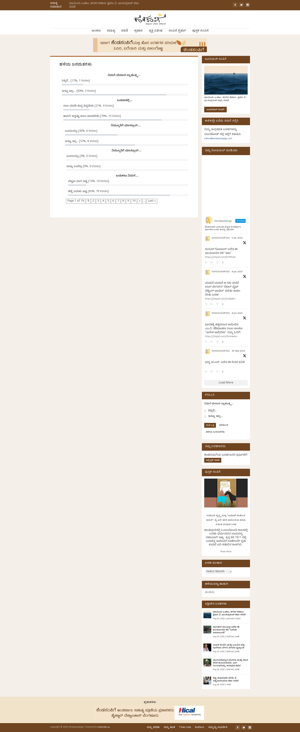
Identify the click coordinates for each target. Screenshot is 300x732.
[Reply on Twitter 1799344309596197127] (207, 304)
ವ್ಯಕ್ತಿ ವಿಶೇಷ (155, 31)
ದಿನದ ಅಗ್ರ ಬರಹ (232, 637)
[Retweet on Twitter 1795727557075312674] (212, 372)
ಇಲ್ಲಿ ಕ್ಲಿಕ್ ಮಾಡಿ (213, 460)
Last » (151, 201)
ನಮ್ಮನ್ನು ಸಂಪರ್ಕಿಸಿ (217, 727)
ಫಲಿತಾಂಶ (223, 425)
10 (134, 201)
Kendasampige (221, 238)
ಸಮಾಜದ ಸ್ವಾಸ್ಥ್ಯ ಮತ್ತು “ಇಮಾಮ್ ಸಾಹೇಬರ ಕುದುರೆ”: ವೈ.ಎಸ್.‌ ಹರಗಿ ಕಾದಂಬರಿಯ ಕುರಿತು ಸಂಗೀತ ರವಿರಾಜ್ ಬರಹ (226, 520)
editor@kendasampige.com (218, 138)
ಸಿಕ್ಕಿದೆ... (212, 411)
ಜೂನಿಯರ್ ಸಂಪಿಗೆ (215, 109)
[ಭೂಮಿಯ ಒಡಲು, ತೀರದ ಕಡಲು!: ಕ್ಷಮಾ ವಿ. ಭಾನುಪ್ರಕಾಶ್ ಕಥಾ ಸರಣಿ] (207, 614)
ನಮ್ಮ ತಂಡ (169, 727)
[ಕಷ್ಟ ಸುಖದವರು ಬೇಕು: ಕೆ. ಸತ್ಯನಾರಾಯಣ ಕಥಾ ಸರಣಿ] (207, 680)
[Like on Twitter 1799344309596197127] (218, 304)
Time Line (185, 727)
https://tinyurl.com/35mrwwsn (221, 336)
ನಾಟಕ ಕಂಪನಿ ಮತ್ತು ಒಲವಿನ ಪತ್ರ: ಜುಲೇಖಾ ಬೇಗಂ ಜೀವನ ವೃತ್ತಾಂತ (229, 647)
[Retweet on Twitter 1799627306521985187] (212, 263)
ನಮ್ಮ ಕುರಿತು (153, 727)
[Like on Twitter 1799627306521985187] (218, 263)
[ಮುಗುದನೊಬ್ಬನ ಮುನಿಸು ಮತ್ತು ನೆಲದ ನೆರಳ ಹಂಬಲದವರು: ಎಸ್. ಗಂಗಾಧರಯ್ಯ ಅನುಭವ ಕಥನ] (207, 662)
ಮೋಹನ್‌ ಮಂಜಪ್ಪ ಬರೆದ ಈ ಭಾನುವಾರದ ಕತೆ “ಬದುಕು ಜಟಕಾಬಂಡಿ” (226, 630)
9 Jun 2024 (237, 238)
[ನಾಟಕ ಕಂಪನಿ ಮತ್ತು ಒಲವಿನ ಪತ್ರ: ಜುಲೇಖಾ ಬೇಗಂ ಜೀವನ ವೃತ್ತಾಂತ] (207, 647)
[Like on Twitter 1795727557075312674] (218, 372)
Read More (226, 552)
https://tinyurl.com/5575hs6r (220, 257)
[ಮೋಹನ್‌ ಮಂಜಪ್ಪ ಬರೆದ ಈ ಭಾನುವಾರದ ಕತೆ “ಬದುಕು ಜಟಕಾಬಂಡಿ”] (207, 629)
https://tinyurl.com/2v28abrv (220, 299)
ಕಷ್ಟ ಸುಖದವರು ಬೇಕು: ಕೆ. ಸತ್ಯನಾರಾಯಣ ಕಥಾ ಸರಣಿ (225, 680)
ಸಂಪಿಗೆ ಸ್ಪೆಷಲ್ (177, 31)
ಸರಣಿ (124, 31)
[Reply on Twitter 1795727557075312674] (207, 372)
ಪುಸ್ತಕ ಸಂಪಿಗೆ (200, 31)
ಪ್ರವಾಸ (138, 31)
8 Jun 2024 (237, 272)
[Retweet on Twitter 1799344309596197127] (212, 304)
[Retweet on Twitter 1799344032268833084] (212, 342)
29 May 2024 (238, 351)
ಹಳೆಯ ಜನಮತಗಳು (215, 432)
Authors (199, 727)
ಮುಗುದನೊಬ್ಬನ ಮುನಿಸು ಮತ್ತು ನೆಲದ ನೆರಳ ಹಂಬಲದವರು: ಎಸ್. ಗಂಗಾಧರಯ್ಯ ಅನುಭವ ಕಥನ (230, 663)
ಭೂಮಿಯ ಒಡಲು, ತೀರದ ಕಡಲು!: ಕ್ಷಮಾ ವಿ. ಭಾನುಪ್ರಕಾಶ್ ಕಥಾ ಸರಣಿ (104, 5)
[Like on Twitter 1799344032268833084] (218, 342)
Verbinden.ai (104, 727)
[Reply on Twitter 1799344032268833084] (207, 342)
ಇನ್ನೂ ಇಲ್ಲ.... (215, 417)
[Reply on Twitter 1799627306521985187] (207, 263)
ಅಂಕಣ (96, 31)
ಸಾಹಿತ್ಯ (111, 31)
